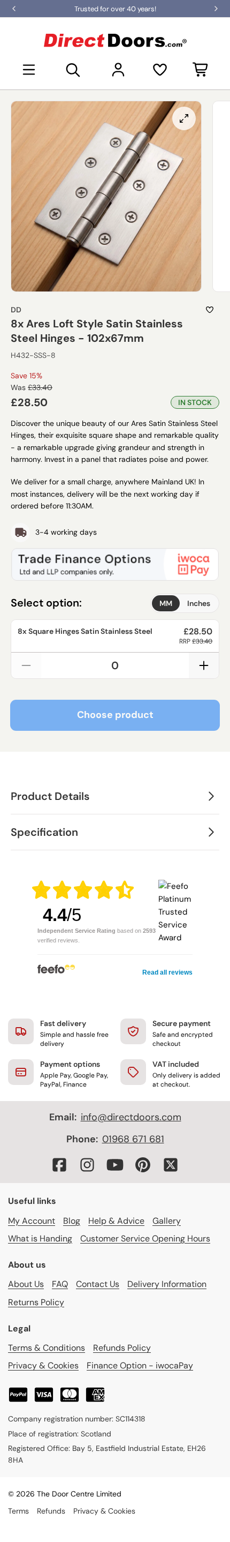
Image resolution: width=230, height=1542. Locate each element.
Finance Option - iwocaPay (140, 1365)
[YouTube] (115, 1164)
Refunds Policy (122, 1347)
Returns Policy (36, 1302)
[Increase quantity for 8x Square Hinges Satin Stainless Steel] (204, 665)
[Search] (73, 69)
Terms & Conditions (46, 1347)
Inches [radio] (198, 603)
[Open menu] (29, 69)
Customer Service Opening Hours (145, 1238)
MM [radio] (165, 603)
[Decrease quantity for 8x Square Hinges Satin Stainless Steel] (26, 665)
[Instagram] (87, 1164)
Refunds (51, 1511)
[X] (170, 1164)
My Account (31, 1220)
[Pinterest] (142, 1164)
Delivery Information (166, 1284)
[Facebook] (59, 1164)
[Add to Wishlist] (209, 310)
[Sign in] (118, 69)
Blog (71, 1220)
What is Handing (40, 1238)
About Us (26, 1284)
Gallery (166, 1220)
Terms (18, 1511)
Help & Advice (116, 1220)
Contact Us (97, 1284)
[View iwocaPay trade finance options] (115, 564)
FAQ (60, 1284)
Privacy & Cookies (43, 1365)
